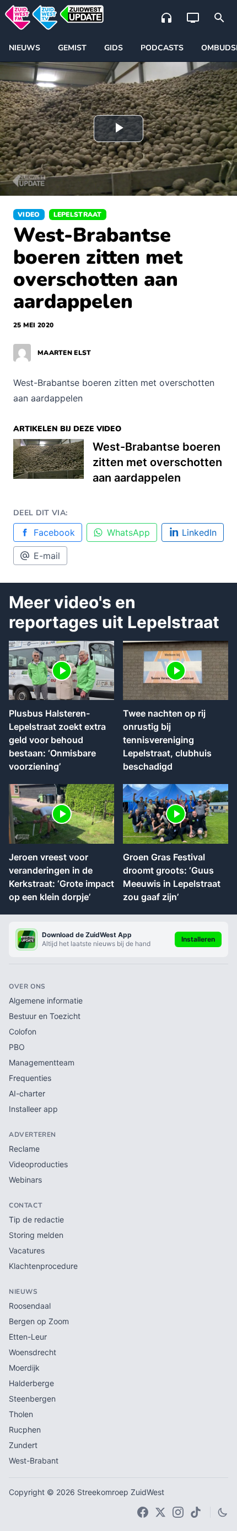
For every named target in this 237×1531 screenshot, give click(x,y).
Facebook (54, 532)
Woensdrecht (32, 1352)
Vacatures (27, 1250)
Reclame (24, 1148)
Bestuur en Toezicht (44, 1016)
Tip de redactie (36, 1219)
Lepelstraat (77, 214)
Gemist (72, 48)
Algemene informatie (46, 1000)
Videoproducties (38, 1164)
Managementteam (41, 1062)
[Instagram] (178, 1512)
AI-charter (27, 1093)
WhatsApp (128, 532)
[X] (160, 1512)
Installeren (198, 939)
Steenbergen (32, 1398)
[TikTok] (195, 1512)
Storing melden (36, 1235)
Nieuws (24, 48)
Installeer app (33, 1109)
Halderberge (31, 1383)
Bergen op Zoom (39, 1321)
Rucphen (25, 1429)
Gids (113, 48)
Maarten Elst (64, 352)
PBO (17, 1047)
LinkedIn (199, 532)
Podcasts (162, 48)
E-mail (47, 555)
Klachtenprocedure (43, 1266)
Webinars (25, 1179)
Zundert (23, 1445)
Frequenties (30, 1078)
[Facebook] (142, 1512)
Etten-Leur (28, 1336)
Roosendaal (30, 1305)
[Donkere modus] (222, 1512)
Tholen (21, 1414)
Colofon (22, 1031)
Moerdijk (24, 1367)
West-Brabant (33, 1460)
